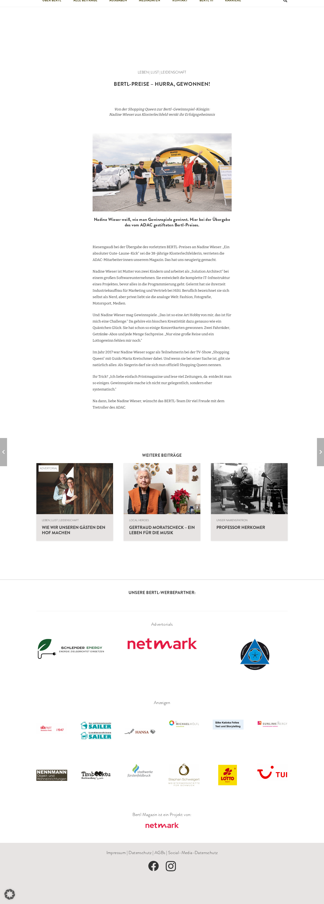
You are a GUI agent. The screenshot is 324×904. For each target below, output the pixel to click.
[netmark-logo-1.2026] (162, 825)
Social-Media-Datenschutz (193, 852)
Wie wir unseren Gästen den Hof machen (73, 529)
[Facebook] (153, 866)
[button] (9, 894)
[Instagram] (171, 866)
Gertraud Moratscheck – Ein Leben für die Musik (162, 529)
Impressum (116, 852)
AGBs (160, 852)
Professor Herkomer (240, 527)
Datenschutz (139, 852)
